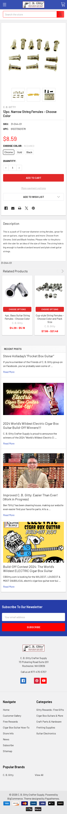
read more (8, 371)
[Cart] (63, 4)
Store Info (8, 733)
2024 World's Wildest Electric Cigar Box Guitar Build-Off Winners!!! (31, 425)
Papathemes (52, 798)
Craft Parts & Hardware (48, 721)
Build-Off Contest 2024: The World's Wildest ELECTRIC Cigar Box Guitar (28, 569)
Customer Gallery (12, 715)
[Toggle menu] (4, 4)
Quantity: (9, 160)
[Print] (20, 208)
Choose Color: (18, 145)
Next (62, 271)
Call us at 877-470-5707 (33, 671)
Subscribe (8, 745)
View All (39, 774)
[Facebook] (6, 208)
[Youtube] (44, 681)
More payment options (33, 188)
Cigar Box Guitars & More (49, 715)
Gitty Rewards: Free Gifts (50, 709)
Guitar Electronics (46, 733)
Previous (58, 271)
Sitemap (7, 751)
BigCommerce (15, 798)
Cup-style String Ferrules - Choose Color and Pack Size (50, 318)
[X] (26, 208)
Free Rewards (10, 721)
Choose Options (17, 309)
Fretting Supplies (45, 727)
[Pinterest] (33, 208)
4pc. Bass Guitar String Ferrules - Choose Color (17, 317)
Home (6, 709)
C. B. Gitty (8, 774)
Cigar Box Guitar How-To (16, 727)
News (6, 739)
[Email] (13, 208)
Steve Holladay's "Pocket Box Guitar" (28, 356)
